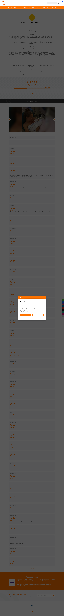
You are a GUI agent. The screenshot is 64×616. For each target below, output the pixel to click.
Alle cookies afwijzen (32, 317)
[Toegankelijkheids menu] (63, 1)
